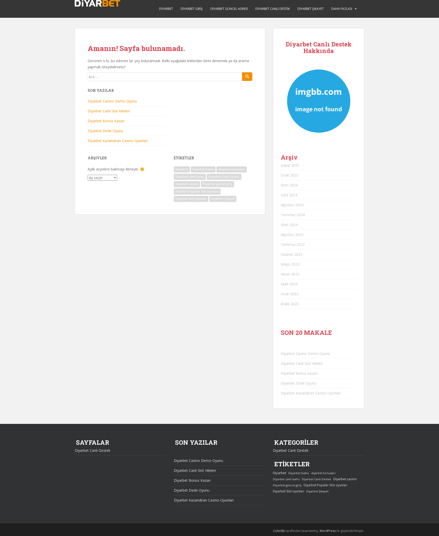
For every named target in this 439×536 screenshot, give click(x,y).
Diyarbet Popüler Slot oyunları (197, 191)
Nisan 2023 (290, 274)
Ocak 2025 (289, 175)
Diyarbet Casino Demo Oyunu (112, 101)
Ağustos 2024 (292, 204)
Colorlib (279, 531)
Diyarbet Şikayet (310, 9)
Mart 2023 (289, 284)
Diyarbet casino (187, 184)
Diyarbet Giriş (192, 9)
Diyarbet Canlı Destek (272, 9)
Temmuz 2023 (293, 244)
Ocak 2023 (289, 293)
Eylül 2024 (289, 195)
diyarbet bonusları (231, 169)
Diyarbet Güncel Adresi (229, 9)
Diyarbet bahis (203, 169)
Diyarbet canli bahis (190, 177)
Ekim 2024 (289, 185)
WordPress (328, 531)
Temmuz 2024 (293, 214)
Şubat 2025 (290, 165)
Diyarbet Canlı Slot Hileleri (109, 111)
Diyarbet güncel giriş (217, 184)
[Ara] (247, 76)
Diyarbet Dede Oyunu (105, 130)
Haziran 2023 (291, 254)
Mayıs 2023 (290, 264)
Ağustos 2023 (292, 234)
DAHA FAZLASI (341, 9)
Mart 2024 (289, 224)
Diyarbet (166, 9)
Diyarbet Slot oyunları (191, 199)
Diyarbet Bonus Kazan (106, 120)
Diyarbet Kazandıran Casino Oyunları (118, 140)
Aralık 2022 (290, 303)
